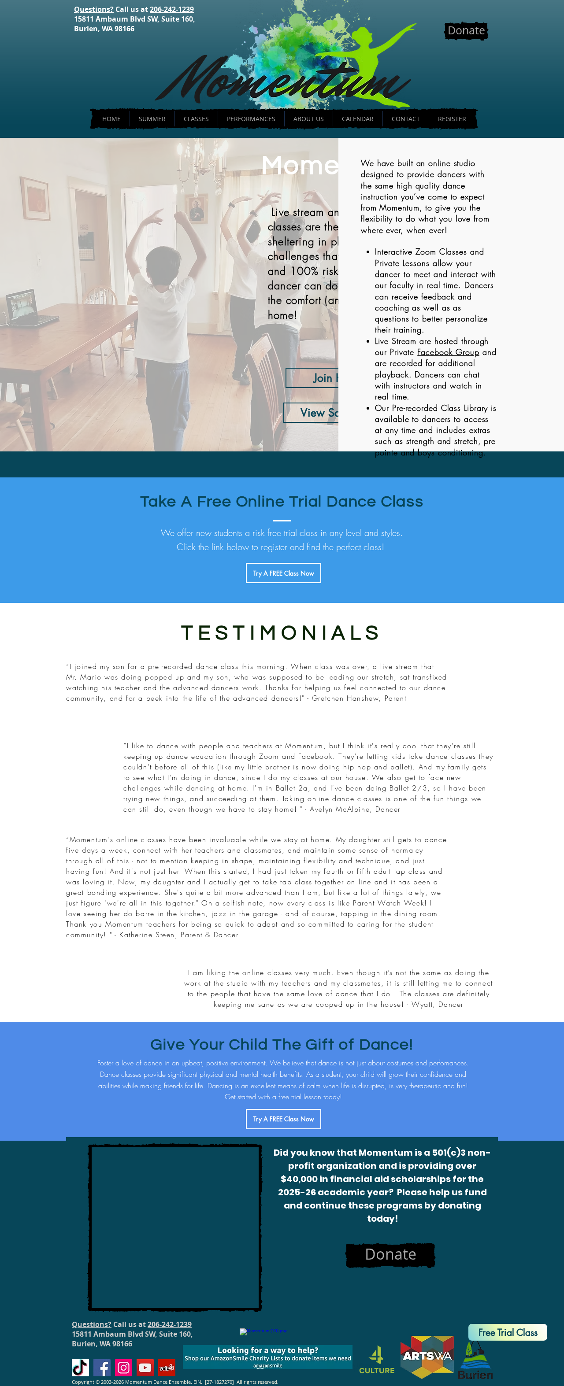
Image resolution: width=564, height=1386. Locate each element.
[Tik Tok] (80, 1367)
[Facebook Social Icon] (102, 1367)
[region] (504, 1322)
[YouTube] (145, 1367)
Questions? (94, 9)
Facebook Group (448, 352)
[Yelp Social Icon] (166, 1367)
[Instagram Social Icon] (123, 1367)
